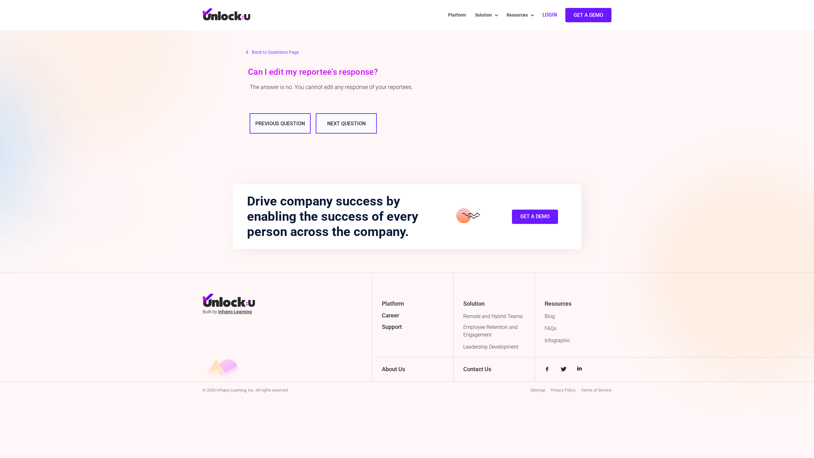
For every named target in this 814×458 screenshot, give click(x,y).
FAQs (550, 328)
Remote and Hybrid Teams (493, 316)
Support (392, 326)
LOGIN (549, 15)
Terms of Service (596, 390)
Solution (483, 15)
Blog (550, 316)
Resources (517, 15)
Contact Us (477, 369)
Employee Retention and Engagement (490, 331)
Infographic (557, 340)
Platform (457, 15)
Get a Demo (588, 15)
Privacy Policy (563, 390)
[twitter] (563, 369)
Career (390, 315)
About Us (393, 369)
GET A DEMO (535, 216)
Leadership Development (490, 347)
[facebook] (547, 369)
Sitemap (537, 390)
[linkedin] (579, 369)
